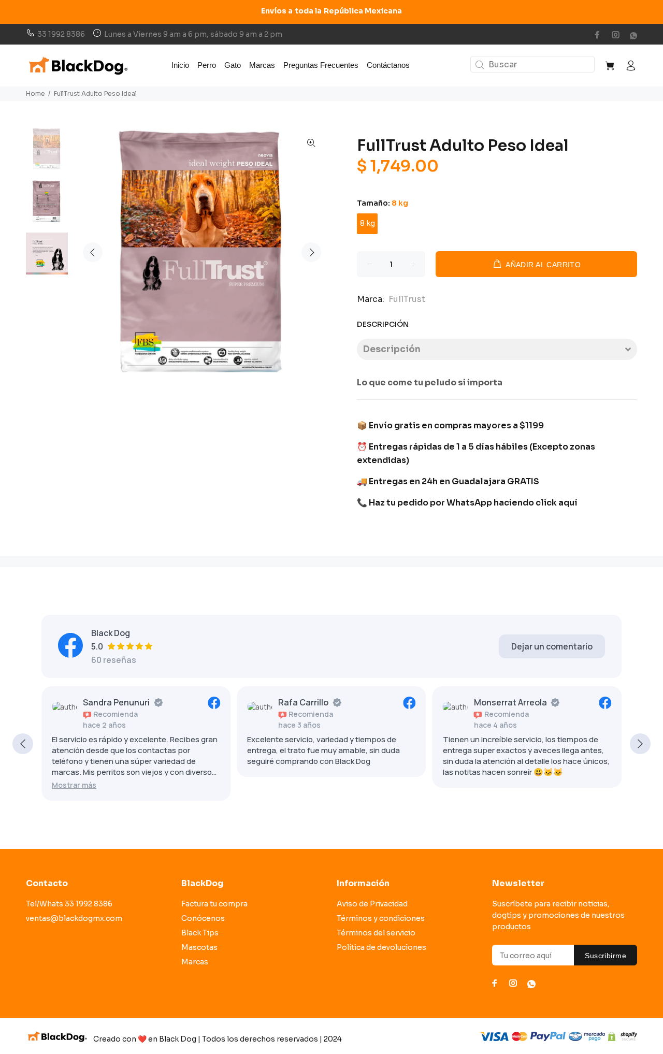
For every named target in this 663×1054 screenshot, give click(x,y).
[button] (74, 784)
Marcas (194, 961)
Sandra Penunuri (116, 702)
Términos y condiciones (381, 918)
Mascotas (199, 947)
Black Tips (200, 932)
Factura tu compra (214, 903)
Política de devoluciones (381, 947)
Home (35, 93)
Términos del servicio (376, 932)
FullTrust (406, 299)
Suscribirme (605, 955)
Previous (93, 252)
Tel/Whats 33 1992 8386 (69, 903)
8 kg (367, 223)
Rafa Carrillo (303, 702)
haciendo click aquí (536, 502)
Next (311, 252)
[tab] (497, 349)
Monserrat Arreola (510, 702)
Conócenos (203, 918)
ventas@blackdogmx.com (74, 918)
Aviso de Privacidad (372, 903)
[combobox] (532, 64)
